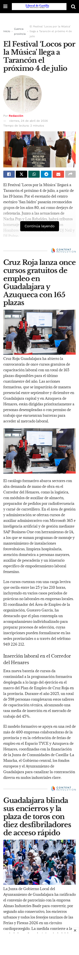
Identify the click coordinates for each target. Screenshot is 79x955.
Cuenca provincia (20, 31)
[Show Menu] (5, 6)
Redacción (16, 115)
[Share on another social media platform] (70, 174)
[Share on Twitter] (21, 174)
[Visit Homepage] (39, 6)
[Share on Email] (58, 174)
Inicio (6, 31)
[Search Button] (73, 6)
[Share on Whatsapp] (34, 174)
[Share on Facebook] (9, 174)
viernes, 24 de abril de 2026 (28, 120)
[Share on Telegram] (46, 174)
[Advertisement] (39, 944)
